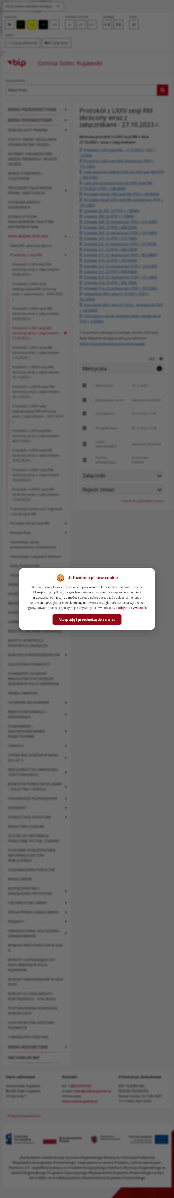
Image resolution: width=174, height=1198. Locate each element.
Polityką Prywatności (131, 607)
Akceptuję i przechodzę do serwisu (87, 619)
